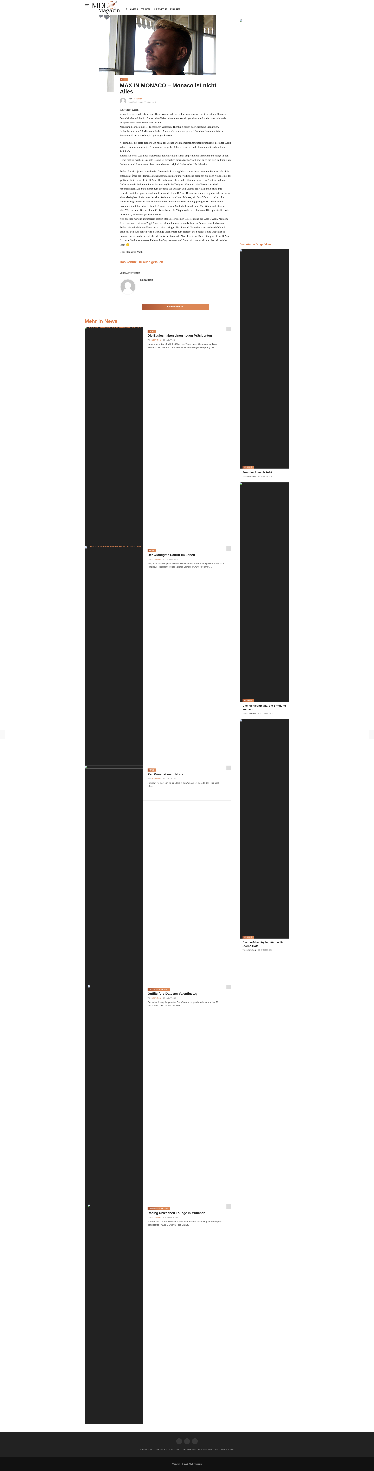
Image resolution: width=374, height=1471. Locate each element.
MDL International (224, 1450)
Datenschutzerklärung (167, 1450)
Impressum (146, 1450)
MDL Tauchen (205, 1450)
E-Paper (175, 9)
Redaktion (137, 99)
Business (132, 9)
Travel (146, 9)
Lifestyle (160, 9)
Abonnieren (189, 1450)
